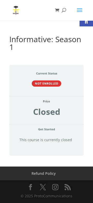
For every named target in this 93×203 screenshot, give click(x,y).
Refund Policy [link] (44, 173)
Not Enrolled (46, 83)
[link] (15, 9)
